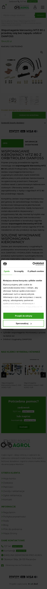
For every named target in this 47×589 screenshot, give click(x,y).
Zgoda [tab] (7, 271)
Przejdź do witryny (23, 316)
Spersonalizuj (22, 323)
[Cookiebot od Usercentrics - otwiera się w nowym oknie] (33, 264)
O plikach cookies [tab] (36, 271)
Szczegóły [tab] (19, 271)
